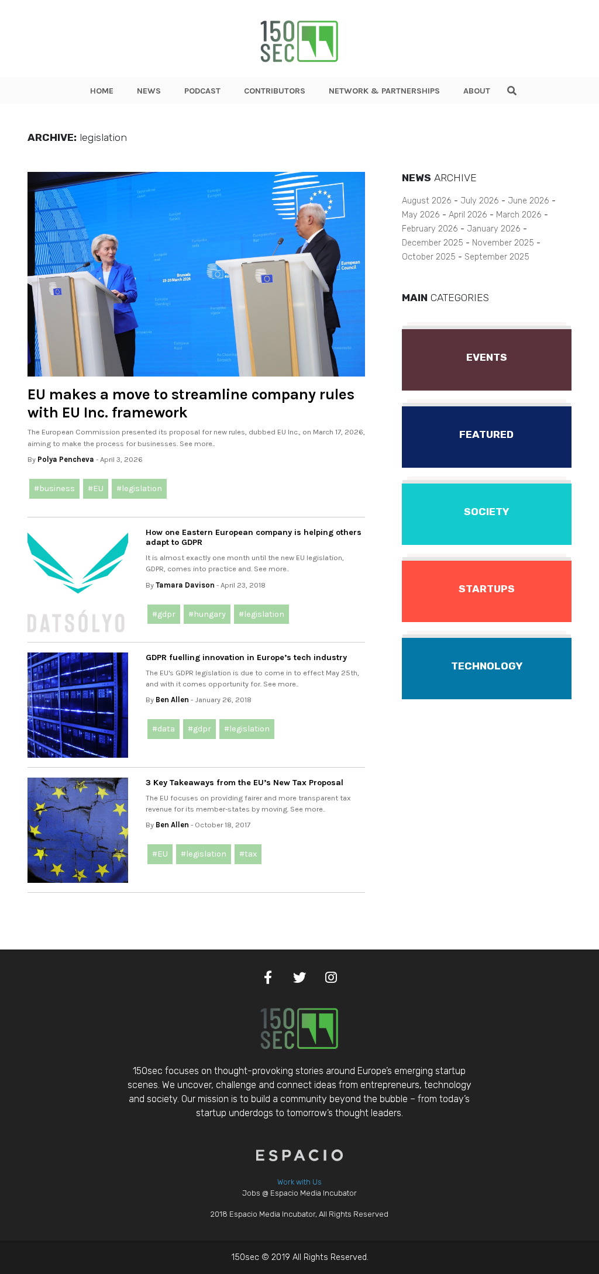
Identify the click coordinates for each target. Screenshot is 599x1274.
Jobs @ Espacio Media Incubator (299, 1193)
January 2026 (494, 229)
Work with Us (299, 1182)
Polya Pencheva (65, 459)
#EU (96, 488)
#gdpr (163, 614)
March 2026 (519, 215)
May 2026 (421, 215)
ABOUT (476, 91)
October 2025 (429, 257)
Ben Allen (172, 699)
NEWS (149, 91)
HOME (101, 91)
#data (163, 729)
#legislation (139, 488)
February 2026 (430, 229)
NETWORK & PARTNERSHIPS (384, 91)
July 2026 (479, 201)
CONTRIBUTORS (274, 91)
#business (54, 488)
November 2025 (503, 243)
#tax (248, 854)
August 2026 (427, 201)
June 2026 (528, 201)
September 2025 (496, 257)
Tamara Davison (185, 585)
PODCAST (202, 91)
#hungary (207, 614)
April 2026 (468, 215)
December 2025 (432, 243)
